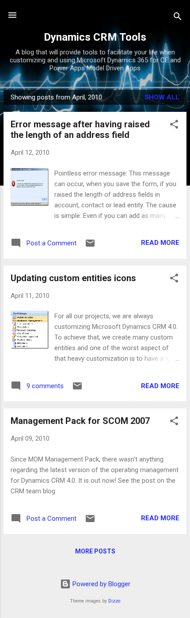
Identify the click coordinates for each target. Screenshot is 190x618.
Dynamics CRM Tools (95, 37)
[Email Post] (90, 246)
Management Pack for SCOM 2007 (80, 421)
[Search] (177, 17)
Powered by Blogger (100, 584)
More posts (95, 551)
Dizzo (114, 601)
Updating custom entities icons (73, 278)
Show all (161, 97)
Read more (160, 243)
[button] (174, 126)
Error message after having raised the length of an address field (80, 129)
